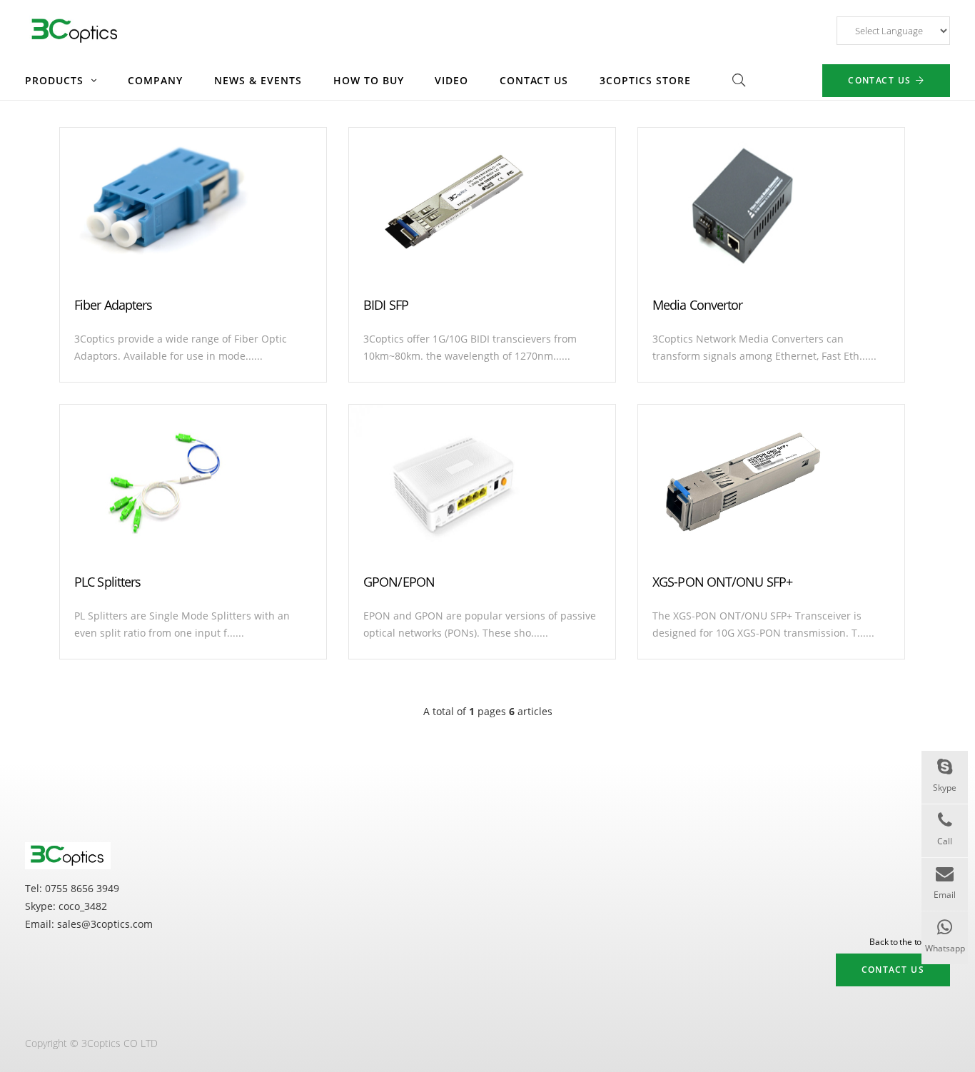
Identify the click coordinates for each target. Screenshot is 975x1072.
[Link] (75, 31)
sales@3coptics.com (105, 924)
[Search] (738, 80)
